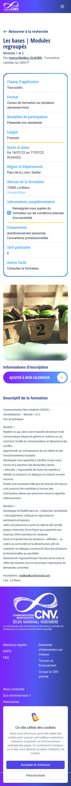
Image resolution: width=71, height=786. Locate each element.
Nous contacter (13, 689)
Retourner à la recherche (28, 31)
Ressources (11, 702)
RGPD (7, 651)
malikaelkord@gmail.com (34, 575)
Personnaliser (35, 775)
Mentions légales (15, 645)
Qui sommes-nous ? (17, 695)
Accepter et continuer (35, 765)
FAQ (6, 657)
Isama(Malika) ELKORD (25, 58)
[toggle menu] (62, 6)
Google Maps (16, 192)
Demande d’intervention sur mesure (51, 649)
